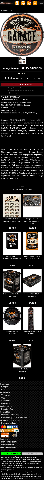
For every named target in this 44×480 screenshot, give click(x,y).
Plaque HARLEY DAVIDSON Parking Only (12, 257)
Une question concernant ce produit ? (23, 90)
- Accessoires (5, 401)
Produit (22, 186)
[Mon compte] (17, 3)
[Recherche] (35, 3)
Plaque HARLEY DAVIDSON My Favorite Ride (32, 221)
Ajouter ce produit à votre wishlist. (21, 88)
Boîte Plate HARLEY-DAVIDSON (32, 295)
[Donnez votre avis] (33, 79)
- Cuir (2, 398)
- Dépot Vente (6, 406)
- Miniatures (5, 404)
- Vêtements (5, 395)
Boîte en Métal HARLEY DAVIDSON (12, 295)
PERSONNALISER (32, 453)
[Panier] (29, 3)
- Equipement (5, 392)
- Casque (4, 387)
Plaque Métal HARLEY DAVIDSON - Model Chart (12, 220)
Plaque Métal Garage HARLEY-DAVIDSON (32, 257)
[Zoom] (22, 34)
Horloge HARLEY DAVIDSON (12, 332)
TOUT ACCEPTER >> (11, 453)
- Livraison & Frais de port (11, 415)
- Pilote (3, 390)
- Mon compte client (8, 442)
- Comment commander (10, 420)
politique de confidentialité (14, 478)
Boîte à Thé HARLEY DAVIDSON (22, 370)
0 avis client (22, 79)
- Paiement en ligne (8, 423)
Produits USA (7, 10)
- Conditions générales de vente (13, 418)
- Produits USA (6, 409)
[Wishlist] (23, 3)
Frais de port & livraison (18, 93)
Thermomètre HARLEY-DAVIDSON (32, 332)
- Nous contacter (7, 445)
